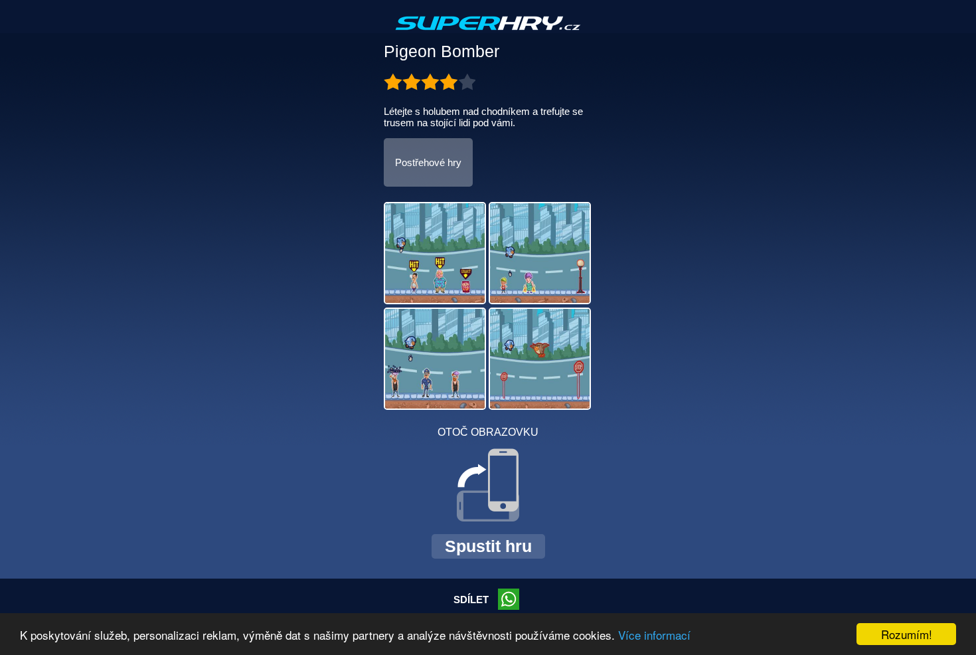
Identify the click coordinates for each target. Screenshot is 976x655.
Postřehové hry (428, 162)
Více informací (654, 634)
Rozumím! (906, 634)
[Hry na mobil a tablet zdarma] (488, 34)
